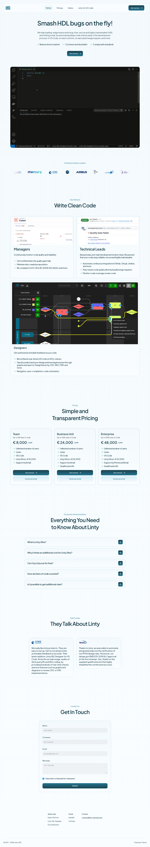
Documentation (53, 825)
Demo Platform (53, 818)
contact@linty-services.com (92, 818)
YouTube (72, 821)
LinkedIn (71, 818)
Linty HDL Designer (54, 821)
